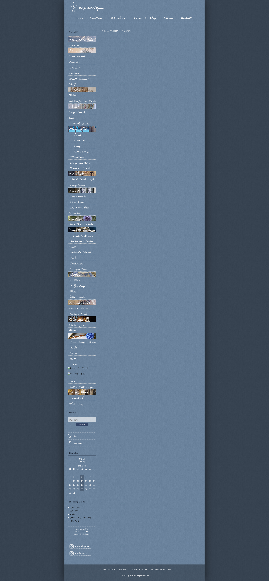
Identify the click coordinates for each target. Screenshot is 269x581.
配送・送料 (74, 511)
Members (78, 443)
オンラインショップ (107, 569)
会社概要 (122, 569)
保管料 (72, 514)
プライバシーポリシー (138, 569)
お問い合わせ (75, 521)
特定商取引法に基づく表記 (161, 569)
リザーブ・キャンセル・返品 (80, 518)
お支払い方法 (75, 508)
